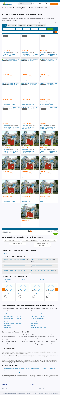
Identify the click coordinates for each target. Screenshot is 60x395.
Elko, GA (19, 293)
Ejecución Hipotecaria (12, 25)
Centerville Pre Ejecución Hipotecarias (42, 244)
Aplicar (50, 28)
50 (11, 231)
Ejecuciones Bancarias (36, 320)
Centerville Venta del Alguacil (48, 240)
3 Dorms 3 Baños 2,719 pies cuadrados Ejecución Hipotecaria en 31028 (47, 128)
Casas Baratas (30, 25)
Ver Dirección (6, 52)
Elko (23, 281)
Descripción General (8, 327)
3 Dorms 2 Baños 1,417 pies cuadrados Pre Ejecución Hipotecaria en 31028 (48, 104)
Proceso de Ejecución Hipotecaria (38, 327)
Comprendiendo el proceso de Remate (13, 318)
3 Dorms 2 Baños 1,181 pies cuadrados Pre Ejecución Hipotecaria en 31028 (11, 104)
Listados (37, 3)
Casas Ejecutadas (34, 323)
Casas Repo (33, 325)
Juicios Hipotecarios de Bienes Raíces (12, 323)
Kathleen (42, 279)
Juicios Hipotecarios (8, 321)
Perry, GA (48, 293)
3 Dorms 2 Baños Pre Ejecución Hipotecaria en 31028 (9, 55)
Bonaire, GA (6, 293)
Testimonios (4, 388)
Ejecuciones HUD (8, 325)
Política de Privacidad (43, 393)
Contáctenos (42, 3)
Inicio (34, 3)
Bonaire (23, 279)
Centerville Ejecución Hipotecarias (30, 240)
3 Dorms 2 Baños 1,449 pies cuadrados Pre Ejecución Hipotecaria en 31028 (48, 55)
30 (7, 231)
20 (6, 231)
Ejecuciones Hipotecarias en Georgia (12, 316)
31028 (5, 253)
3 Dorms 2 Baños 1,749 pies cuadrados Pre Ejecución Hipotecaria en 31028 (48, 176)
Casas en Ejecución (8, 320)
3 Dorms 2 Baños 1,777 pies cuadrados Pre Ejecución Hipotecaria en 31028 (11, 201)
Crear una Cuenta (55, 3)
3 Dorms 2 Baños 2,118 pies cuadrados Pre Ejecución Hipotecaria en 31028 (30, 104)
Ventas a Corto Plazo (9, 329)
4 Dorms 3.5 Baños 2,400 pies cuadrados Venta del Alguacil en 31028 (11, 128)
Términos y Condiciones (53, 393)
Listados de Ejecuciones (36, 321)
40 (9, 231)
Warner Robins (7, 279)
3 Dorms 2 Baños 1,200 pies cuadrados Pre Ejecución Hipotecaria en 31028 (30, 55)
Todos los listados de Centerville (12, 240)
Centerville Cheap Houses (17, 243)
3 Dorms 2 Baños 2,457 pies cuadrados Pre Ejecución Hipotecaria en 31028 (11, 176)
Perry (5, 281)
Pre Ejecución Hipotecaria (40, 25)
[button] (29, 303)
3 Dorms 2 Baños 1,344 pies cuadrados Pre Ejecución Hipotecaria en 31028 (11, 79)
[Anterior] (54, 32)
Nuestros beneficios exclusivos (37, 318)
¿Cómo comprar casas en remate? (38, 316)
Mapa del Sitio (33, 386)
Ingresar (48, 3)
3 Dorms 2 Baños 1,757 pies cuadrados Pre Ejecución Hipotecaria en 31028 (48, 79)
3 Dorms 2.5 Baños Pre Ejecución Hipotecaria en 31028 (28, 201)
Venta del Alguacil (21, 25)
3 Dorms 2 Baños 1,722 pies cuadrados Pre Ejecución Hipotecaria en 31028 (48, 152)
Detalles (11, 296)
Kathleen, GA (34, 293)
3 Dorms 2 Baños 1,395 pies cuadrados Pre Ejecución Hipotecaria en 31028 (30, 79)
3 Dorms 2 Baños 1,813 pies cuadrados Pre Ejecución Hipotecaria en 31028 (11, 152)
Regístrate (22, 386)
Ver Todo (4, 25)
